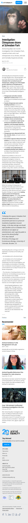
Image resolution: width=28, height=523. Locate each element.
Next (25, 317)
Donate (19, 2)
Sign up (6, 444)
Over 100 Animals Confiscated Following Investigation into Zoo (13, 406)
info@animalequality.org (8, 477)
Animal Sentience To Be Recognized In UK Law (10, 344)
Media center (5, 460)
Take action (5, 451)
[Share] (25, 69)
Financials (4, 455)
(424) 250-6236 (6, 475)
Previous (4, 317)
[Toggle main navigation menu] (25, 2)
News (3, 36)
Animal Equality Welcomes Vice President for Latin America (12, 373)
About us (4, 453)
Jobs (3, 458)
